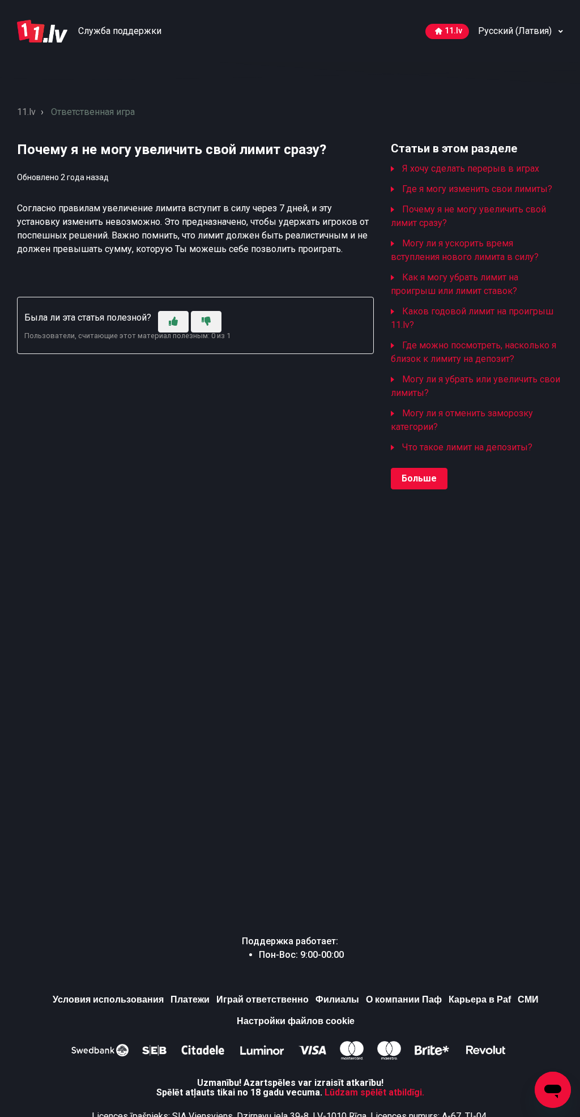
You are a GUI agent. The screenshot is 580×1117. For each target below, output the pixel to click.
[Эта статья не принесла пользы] (206, 321)
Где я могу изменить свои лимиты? (477, 189)
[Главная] (43, 30)
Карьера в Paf (480, 999)
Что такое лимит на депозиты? (467, 447)
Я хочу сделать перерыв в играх (470, 168)
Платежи (190, 999)
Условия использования (108, 999)
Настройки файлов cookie (296, 1021)
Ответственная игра (93, 111)
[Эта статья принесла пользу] (173, 321)
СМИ (528, 999)
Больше (419, 478)
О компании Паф (404, 999)
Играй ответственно (262, 999)
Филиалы (337, 999)
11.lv (453, 31)
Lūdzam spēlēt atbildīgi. (374, 1092)
